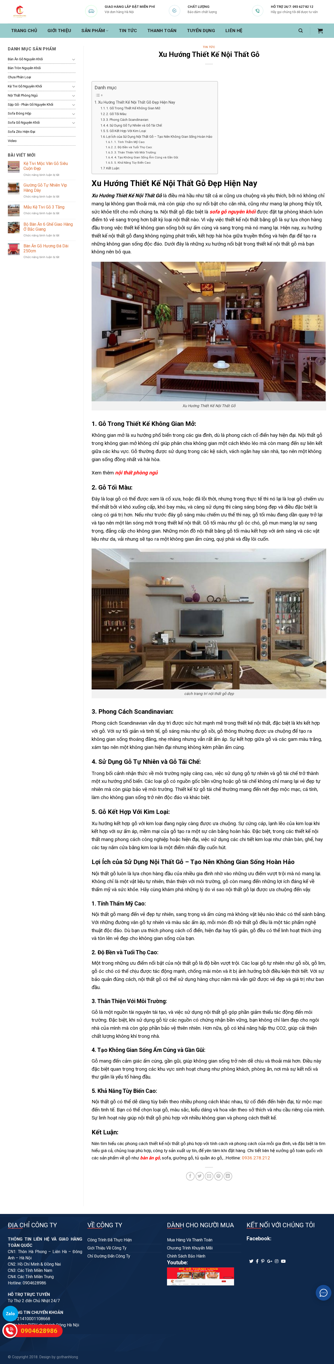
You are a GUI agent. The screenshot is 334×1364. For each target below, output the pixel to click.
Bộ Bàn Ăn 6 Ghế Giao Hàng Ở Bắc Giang (48, 227)
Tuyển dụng (201, 30)
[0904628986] (10, 1331)
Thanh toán (161, 30)
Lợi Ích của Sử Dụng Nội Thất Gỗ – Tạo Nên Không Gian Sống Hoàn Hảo (159, 137)
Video (12, 141)
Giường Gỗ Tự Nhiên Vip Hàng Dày (45, 188)
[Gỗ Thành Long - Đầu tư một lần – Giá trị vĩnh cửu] (34, 11)
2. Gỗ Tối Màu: (116, 114)
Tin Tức (128, 30)
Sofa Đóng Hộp (19, 113)
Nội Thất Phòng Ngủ (23, 95)
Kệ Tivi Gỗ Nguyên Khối (25, 86)
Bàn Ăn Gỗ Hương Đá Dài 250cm (45, 248)
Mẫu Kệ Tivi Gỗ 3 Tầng (43, 207)
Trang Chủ (24, 30)
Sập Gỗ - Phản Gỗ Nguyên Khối (30, 104)
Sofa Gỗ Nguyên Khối (24, 122)
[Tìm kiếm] (300, 31)
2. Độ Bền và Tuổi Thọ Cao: (133, 147)
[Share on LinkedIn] (228, 1176)
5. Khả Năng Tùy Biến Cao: (132, 162)
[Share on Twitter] (199, 1176)
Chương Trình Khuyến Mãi (190, 1248)
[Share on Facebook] (190, 1176)
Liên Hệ (233, 30)
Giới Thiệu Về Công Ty (107, 1248)
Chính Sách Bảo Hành (186, 1256)
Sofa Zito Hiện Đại (21, 132)
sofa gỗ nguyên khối (232, 212)
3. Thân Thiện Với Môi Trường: (135, 152)
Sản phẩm (93, 30)
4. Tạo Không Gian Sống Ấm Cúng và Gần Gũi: (146, 157)
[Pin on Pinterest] (218, 1176)
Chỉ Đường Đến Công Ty (108, 1256)
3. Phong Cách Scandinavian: (127, 120)
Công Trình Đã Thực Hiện (109, 1239)
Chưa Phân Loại (19, 77)
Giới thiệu (59, 30)
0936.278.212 (256, 1157)
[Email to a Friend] (209, 1176)
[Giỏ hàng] (320, 31)
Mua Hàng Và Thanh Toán (189, 1239)
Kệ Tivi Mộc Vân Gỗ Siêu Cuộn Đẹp (45, 166)
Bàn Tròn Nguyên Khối (24, 68)
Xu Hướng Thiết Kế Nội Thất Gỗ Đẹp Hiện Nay (136, 102)
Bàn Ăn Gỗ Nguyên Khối (25, 59)
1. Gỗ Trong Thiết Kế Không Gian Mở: (133, 108)
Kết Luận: (113, 168)
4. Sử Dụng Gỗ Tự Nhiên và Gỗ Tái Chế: (134, 125)
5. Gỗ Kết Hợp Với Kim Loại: (126, 131)
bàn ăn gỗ (150, 1157)
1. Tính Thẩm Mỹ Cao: (129, 142)
